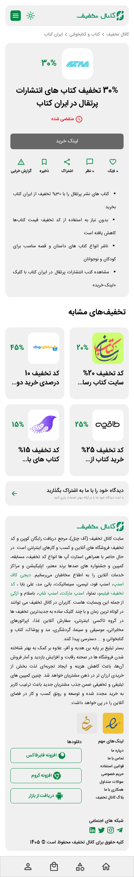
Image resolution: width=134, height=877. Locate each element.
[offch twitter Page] (101, 830)
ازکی (14, 593)
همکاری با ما (114, 789)
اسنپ (118, 584)
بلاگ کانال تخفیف (110, 797)
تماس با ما (116, 758)
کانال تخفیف (83, 842)
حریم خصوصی (112, 774)
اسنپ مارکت (72, 593)
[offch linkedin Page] (92, 830)
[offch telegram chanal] (120, 830)
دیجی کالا (21, 575)
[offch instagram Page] (110, 830)
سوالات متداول (112, 782)
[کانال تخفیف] (100, 15)
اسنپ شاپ (48, 593)
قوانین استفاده (112, 766)
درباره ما (117, 750)
